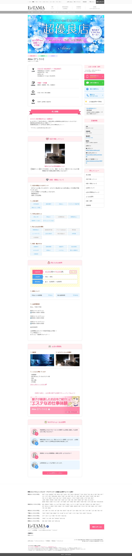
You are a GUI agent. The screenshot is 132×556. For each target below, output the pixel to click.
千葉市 (43, 513)
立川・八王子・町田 (46, 496)
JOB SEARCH (65, 7)
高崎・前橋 (44, 521)
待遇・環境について (91, 183)
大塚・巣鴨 (67, 496)
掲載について (30, 535)
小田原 (99, 506)
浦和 (46, 510)
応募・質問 (89, 201)
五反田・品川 (64, 499)
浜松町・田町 (57, 499)
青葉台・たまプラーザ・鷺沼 (73, 504)
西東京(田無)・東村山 (56, 496)
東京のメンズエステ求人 (34, 494)
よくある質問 (89, 196)
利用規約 (48, 540)
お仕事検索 (34, 530)
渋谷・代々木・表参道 (46, 498)
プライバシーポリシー (39, 540)
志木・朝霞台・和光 (77, 510)
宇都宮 (43, 518)
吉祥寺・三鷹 (66, 494)
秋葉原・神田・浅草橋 (74, 501)
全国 (30, 1)
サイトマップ (60, 540)
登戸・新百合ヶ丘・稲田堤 (47, 506)
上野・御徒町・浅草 (65, 501)
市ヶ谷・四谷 (56, 501)
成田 (70, 513)
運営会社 (54, 540)
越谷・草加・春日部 (61, 510)
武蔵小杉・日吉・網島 (90, 504)
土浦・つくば (48, 515)
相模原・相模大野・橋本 (75, 506)
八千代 (74, 513)
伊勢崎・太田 (51, 521)
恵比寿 (87, 496)
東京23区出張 (100, 501)
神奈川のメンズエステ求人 (34, 504)
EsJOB (94, 7)
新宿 (43, 494)
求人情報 (88, 175)
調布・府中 (100, 494)
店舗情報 (88, 205)
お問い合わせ (30, 540)
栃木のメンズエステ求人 (34, 518)
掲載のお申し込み (97, 527)
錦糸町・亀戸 (81, 499)
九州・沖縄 (52, 1)
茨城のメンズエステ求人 (34, 515)
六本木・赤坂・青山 (57, 498)
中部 (40, 1)
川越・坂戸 (69, 510)
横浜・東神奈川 (45, 504)
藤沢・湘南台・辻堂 (93, 506)
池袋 (63, 496)
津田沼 (47, 513)
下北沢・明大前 (83, 494)
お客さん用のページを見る (37, 384)
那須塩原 (57, 518)
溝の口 (97, 504)
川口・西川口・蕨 (52, 510)
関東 (33, 1)
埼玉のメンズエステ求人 (34, 510)
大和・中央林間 (65, 506)
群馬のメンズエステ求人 (34, 521)
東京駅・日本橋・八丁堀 (82, 498)
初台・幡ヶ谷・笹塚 (92, 494)
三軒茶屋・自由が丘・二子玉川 (68, 498)
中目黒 (91, 496)
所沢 (83, 510)
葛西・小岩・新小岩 (89, 499)
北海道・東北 (45, 1)
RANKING (78, 7)
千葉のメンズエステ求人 (34, 513)
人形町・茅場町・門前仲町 (47, 499)
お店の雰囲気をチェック (92, 192)
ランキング (55, 530)
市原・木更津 (82, 513)
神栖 (53, 515)
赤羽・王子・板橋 (75, 496)
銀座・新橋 (90, 498)
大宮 (43, 510)
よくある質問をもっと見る (54, 473)
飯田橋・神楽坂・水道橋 (47, 501)
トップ (29, 530)
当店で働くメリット (91, 179)
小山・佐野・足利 (50, 518)
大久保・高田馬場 (49, 494)
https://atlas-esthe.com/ (93, 150)
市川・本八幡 (60, 513)
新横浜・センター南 (54, 504)
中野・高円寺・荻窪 (58, 494)
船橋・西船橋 (53, 513)
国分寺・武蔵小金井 (75, 494)
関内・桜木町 (62, 504)
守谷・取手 (58, 515)
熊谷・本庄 (100, 510)
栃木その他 (62, 518)
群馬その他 (57, 521)
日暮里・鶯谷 (83, 501)
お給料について (90, 188)
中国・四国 (58, 1)
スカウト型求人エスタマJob (45, 530)
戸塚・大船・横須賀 (46, 508)
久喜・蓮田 (88, 510)
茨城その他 (64, 515)
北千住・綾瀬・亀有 (92, 501)
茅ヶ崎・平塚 (84, 506)
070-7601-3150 (89, 137)
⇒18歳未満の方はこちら (52, 546)
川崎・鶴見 (82, 504)
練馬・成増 (82, 496)
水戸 (43, 515)
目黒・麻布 (96, 496)
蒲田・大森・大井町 (72, 499)
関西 (37, 1)
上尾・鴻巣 (94, 510)
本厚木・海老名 (58, 506)
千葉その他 (89, 513)
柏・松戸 (66, 513)
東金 (78, 513)
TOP (52, 7)
